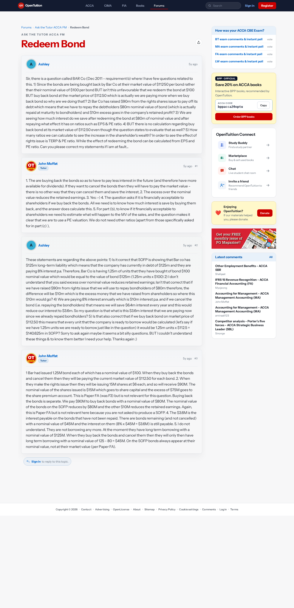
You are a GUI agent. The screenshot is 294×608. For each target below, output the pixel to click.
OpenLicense (121, 509)
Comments (209, 509)
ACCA (89, 5)
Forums (159, 5)
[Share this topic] (198, 42)
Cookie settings (188, 509)
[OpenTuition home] (31, 5)
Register (267, 5)
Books (140, 5)
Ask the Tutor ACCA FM (51, 27)
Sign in (249, 5)
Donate (264, 213)
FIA (124, 5)
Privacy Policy (166, 509)
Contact (86, 509)
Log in (223, 509)
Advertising (102, 509)
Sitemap (149, 509)
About (137, 509)
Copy (263, 105)
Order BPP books (243, 116)
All (270, 257)
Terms (234, 509)
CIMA (108, 5)
